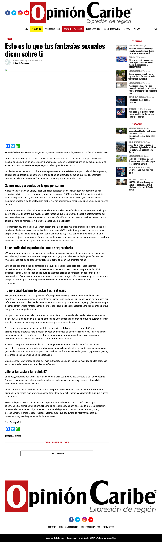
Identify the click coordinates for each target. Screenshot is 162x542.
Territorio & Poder (52, 29)
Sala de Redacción (22, 63)
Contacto (52, 527)
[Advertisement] (136, 210)
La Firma (127, 29)
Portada (25, 29)
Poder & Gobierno (93, 29)
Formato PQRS (108, 527)
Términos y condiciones (68, 527)
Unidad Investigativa (112, 29)
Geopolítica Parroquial (73, 29)
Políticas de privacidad (90, 527)
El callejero (36, 29)
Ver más (137, 29)
